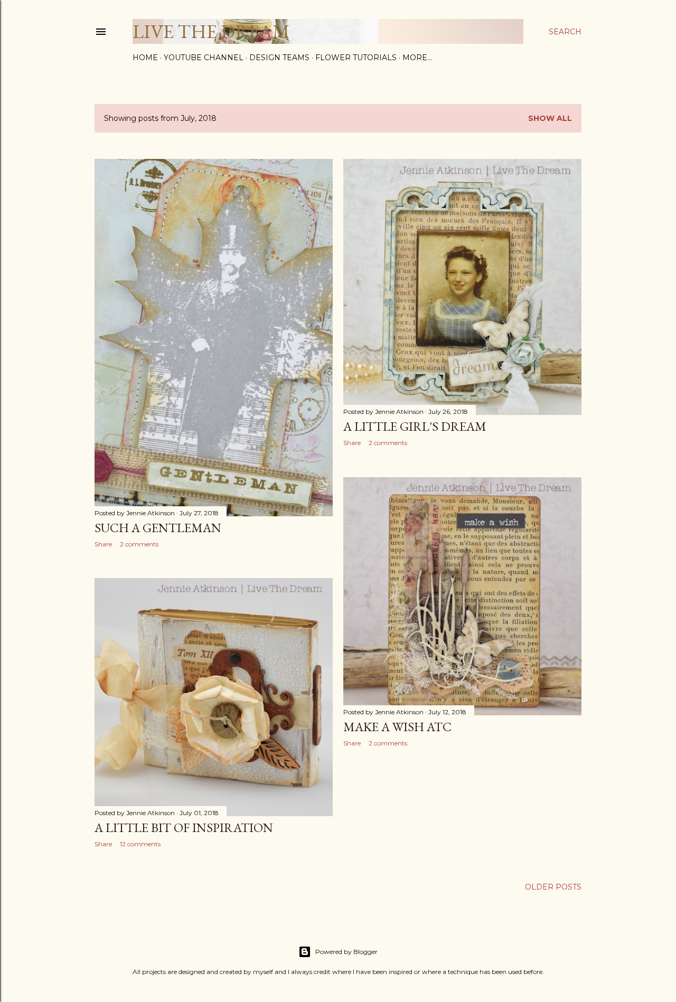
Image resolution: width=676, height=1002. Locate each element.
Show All (550, 118)
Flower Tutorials (356, 57)
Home (145, 57)
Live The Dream (211, 31)
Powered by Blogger (346, 952)
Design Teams (279, 57)
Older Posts (553, 887)
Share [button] (103, 544)
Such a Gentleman (158, 527)
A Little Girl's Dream (414, 426)
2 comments (139, 544)
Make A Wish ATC (397, 727)
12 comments (140, 844)
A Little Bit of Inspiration (184, 827)
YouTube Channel (203, 57)
